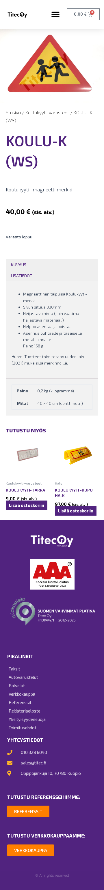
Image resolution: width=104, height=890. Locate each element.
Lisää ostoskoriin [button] (26, 505)
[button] (55, 14)
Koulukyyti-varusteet (47, 112)
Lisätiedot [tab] (21, 275)
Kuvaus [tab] (18, 264)
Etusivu (13, 112)
